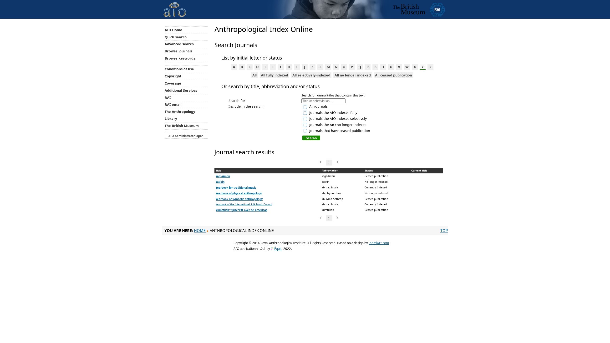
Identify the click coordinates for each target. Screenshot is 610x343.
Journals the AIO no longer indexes (337, 124)
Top (444, 230)
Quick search (176, 37)
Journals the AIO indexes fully (333, 112)
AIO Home (173, 30)
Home (200, 230)
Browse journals (178, 51)
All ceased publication (393, 75)
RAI (168, 97)
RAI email (173, 104)
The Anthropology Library (180, 115)
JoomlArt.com (379, 243)
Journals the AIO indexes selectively (338, 118)
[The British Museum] (409, 9)
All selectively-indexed (311, 75)
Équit (278, 249)
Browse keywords (180, 58)
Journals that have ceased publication (339, 130)
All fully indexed (274, 75)
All (254, 75)
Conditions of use (179, 69)
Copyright (173, 76)
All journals (318, 106)
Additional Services (181, 90)
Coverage (173, 83)
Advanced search (179, 44)
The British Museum (182, 125)
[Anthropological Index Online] (175, 5)
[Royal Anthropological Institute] (437, 9)
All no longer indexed (353, 75)
